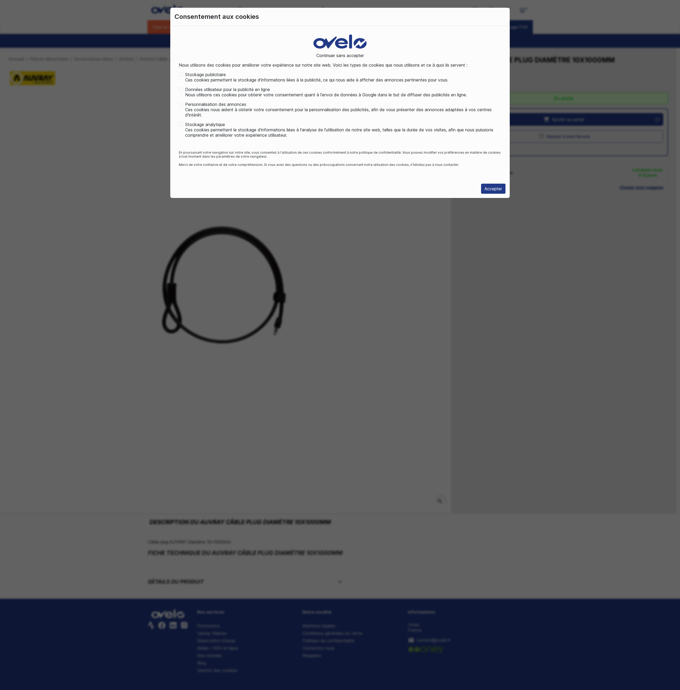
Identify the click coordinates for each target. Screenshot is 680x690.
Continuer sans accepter (340, 55)
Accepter (493, 188)
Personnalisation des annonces (215, 104)
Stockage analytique (205, 124)
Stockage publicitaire (205, 74)
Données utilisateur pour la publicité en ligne (227, 89)
